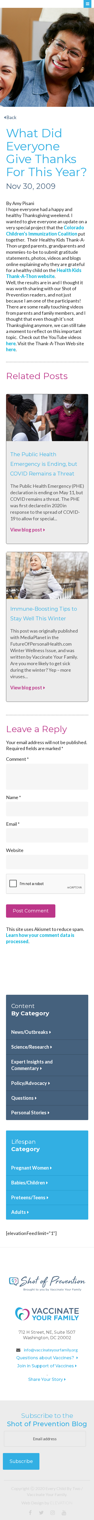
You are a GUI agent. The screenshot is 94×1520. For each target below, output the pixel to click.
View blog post (26, 530)
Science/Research (30, 1047)
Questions (22, 1098)
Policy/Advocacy (29, 1083)
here (11, 343)
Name (13, 797)
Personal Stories (28, 1112)
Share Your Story (45, 1379)
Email (13, 824)
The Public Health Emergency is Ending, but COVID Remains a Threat (43, 464)
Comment (17, 759)
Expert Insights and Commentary (32, 1065)
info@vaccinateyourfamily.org (50, 1349)
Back (10, 117)
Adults (18, 1212)
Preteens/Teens (28, 1197)
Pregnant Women (30, 1168)
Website (15, 850)
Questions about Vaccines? (45, 1357)
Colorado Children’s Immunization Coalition (45, 230)
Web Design (32, 1502)
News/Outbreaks (29, 1032)
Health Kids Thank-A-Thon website (43, 273)
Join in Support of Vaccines (45, 1365)
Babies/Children (28, 1182)
